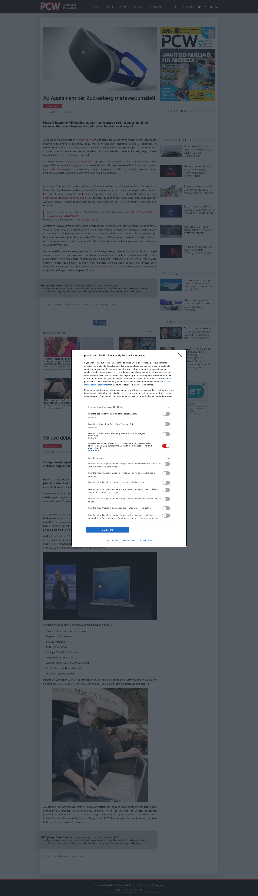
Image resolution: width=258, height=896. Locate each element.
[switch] (166, 414)
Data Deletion (112, 540)
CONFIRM (107, 530)
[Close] (180, 356)
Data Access (129, 540)
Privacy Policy (145, 540)
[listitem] (129, 407)
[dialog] (129, 448)
